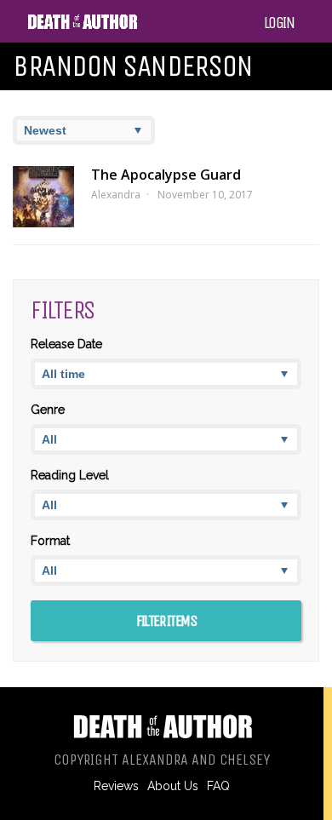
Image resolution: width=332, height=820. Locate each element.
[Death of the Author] (82, 26)
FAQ (218, 786)
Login (279, 23)
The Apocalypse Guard (166, 174)
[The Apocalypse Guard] (43, 196)
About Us (172, 786)
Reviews (116, 786)
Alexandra (115, 194)
